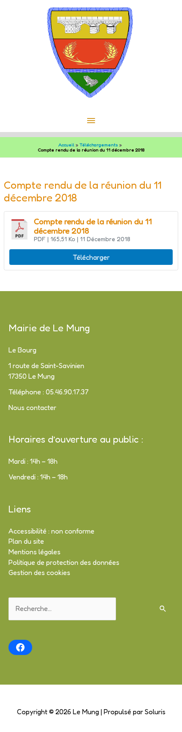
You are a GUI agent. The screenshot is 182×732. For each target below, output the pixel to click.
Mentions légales (34, 552)
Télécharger (91, 257)
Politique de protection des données (63, 562)
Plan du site (26, 541)
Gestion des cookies (39, 572)
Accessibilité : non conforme (51, 531)
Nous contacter (32, 407)
